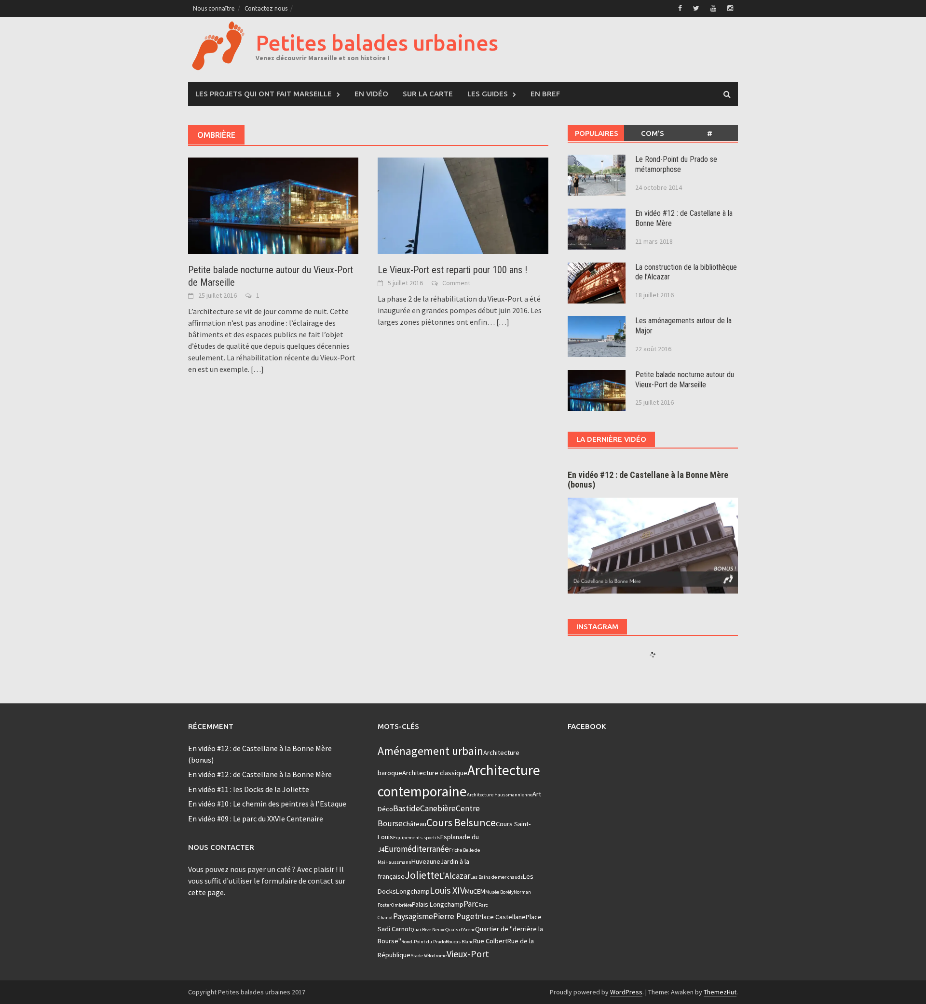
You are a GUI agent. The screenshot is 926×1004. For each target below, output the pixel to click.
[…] (256, 369)
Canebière (438, 808)
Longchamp (413, 891)
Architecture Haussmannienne (499, 795)
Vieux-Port (468, 954)
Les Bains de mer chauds (496, 877)
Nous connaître (214, 8)
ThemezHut (720, 992)
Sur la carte (428, 94)
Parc (470, 903)
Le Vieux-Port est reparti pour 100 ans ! (452, 270)
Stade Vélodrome (428, 955)
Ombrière (401, 905)
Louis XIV (447, 890)
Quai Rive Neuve (428, 929)
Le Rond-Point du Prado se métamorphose (676, 164)
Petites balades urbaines (377, 42)
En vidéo (371, 94)
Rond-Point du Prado (423, 941)
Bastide (406, 808)
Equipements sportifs (416, 837)
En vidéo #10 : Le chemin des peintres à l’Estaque (267, 803)
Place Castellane (502, 916)
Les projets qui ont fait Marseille (263, 94)
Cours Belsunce (461, 822)
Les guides (487, 94)
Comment (456, 282)
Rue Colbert (490, 941)
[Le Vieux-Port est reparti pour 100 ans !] (463, 205)
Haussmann (398, 862)
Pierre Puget (455, 916)
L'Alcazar (454, 876)
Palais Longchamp (437, 904)
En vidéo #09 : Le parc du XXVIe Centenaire (255, 818)
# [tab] (709, 133)
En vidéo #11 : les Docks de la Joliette (248, 789)
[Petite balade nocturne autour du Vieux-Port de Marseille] (273, 205)
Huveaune (425, 861)
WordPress (626, 992)
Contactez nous (266, 8)
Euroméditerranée (416, 849)
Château (414, 823)
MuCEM (475, 891)
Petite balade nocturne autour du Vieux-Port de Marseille (684, 379)
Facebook (587, 726)
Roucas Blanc (459, 941)
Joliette (422, 875)
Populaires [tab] (596, 133)
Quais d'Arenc (460, 929)
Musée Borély (499, 892)
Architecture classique (434, 772)
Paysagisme (413, 916)
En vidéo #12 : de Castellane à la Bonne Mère (260, 774)
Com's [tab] (652, 133)
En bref (545, 94)
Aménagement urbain (430, 751)
